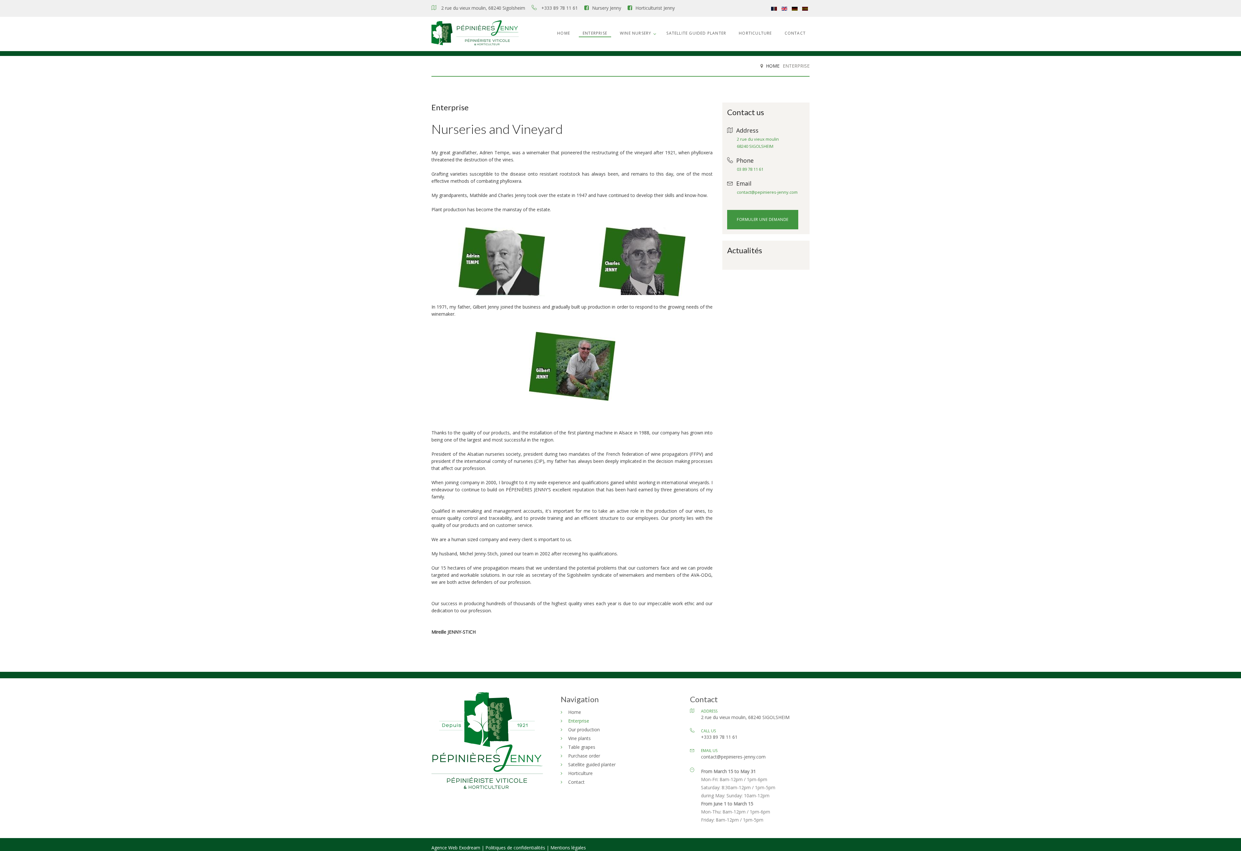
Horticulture (755, 33)
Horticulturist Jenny (655, 8)
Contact (795, 33)
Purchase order (584, 756)
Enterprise (595, 33)
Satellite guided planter (696, 33)
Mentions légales (568, 848)
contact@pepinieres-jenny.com (767, 192)
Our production (584, 729)
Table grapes (581, 747)
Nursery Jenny (606, 8)
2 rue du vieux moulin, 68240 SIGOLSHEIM (745, 717)
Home (563, 33)
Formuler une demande (763, 219)
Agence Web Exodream (456, 848)
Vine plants (579, 738)
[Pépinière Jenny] (475, 34)
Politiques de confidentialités (515, 848)
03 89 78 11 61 (750, 169)
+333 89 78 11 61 (559, 8)
